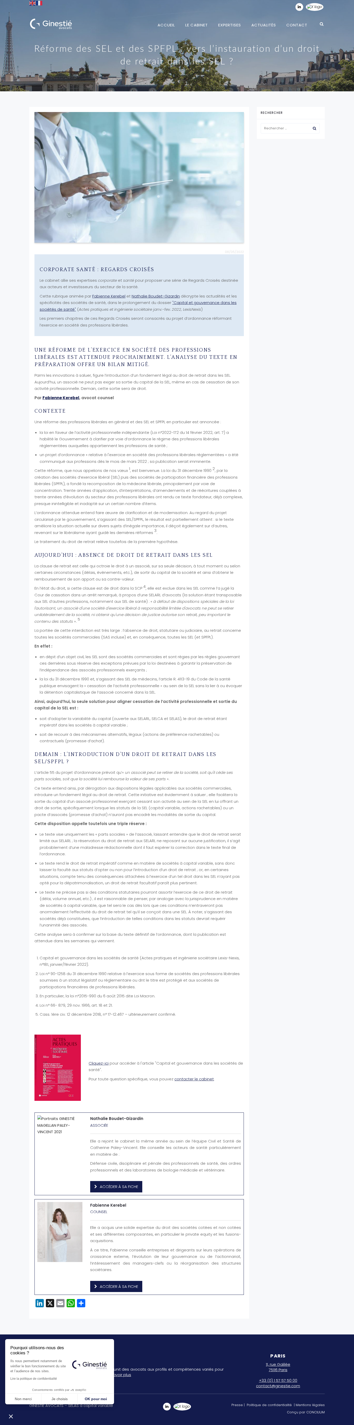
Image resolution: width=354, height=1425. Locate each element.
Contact (296, 25)
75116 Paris (278, 1369)
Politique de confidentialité (269, 1404)
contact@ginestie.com (278, 1386)
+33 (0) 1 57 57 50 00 (278, 1380)
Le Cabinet (196, 25)
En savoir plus (118, 1374)
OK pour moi (96, 1399)
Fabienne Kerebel (108, 296)
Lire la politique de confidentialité (33, 1379)
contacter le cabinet (194, 1079)
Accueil (166, 25)
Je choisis (60, 1399)
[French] (39, 2)
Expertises (229, 25)
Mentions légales (310, 1404)
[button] (11, 1416)
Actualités (263, 25)
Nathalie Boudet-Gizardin (156, 296)
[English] (32, 2)
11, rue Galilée (278, 1364)
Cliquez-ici (99, 1063)
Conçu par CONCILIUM (306, 1412)
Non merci (23, 1399)
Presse (237, 1404)
